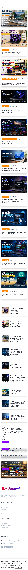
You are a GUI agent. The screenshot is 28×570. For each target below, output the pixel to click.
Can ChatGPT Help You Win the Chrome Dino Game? (17, 392)
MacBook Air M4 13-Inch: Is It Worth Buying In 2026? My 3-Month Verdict (12, 53)
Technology (4, 507)
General (5, 260)
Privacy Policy (5, 528)
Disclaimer (4, 523)
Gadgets (5, 15)
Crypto (3, 512)
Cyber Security (18, 492)
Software (4, 509)
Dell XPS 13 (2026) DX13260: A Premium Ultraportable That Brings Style (12, 21)
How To (5, 291)
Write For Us (4, 530)
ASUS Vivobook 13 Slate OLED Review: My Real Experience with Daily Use (12, 474)
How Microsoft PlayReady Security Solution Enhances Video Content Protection (14, 233)
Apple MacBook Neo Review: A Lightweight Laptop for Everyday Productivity (14, 169)
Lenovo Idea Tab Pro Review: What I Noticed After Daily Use (13, 453)
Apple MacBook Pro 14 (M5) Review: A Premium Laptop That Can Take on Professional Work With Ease (12, 201)
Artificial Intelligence (9, 79)
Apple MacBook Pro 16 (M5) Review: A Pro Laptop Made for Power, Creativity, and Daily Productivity (13, 110)
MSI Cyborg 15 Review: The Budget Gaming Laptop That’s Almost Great (17, 430)
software (6, 229)
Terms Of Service (6, 525)
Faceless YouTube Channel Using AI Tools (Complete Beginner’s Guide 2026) (13, 84)
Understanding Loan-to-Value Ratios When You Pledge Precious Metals (14, 264)
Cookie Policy (18, 567)
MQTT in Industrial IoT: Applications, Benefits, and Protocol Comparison (17, 404)
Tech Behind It (13, 496)
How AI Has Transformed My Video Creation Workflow (11, 142)
